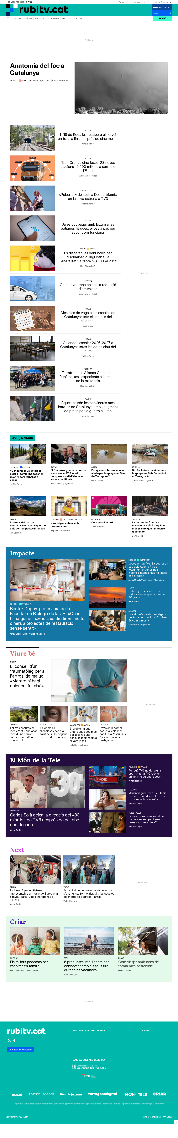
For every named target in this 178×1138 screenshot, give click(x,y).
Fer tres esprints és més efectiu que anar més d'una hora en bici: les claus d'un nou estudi (23, 734)
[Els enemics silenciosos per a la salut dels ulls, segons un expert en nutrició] (54, 714)
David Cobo (137, 536)
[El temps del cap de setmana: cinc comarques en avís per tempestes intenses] (28, 506)
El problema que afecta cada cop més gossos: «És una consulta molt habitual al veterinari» (83, 734)
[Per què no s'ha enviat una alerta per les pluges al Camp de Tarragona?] (109, 454)
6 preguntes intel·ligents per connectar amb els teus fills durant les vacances (86, 966)
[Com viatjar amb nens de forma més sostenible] (143, 941)
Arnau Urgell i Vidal (88, 176)
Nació (88, 130)
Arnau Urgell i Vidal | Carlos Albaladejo (50, 81)
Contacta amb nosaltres (21, 1049)
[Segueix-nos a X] (9, 1041)
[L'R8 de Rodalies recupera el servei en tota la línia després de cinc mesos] (32, 138)
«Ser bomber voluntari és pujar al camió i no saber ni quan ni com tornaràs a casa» (26, 475)
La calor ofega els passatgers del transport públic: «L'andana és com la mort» (147, 617)
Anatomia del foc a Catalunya (37, 69)
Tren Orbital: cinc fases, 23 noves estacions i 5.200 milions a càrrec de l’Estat (88, 166)
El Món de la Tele (88, 190)
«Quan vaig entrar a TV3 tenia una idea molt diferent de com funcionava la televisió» (147, 796)
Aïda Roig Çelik (71, 975)
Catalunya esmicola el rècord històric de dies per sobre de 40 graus (146, 594)
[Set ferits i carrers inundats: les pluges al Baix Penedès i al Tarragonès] (150, 454)
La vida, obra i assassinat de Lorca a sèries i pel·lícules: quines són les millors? (146, 819)
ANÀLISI (86, 725)
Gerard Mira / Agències (139, 625)
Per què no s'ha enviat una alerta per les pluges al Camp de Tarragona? (109, 473)
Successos (53, 18)
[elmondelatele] (135, 1094)
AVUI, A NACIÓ (22, 438)
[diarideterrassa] (71, 1094)
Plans (121, 958)
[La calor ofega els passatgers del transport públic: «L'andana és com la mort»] (107, 620)
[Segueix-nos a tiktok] (14, 1041)
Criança (14, 958)
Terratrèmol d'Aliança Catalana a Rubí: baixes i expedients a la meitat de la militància (88, 377)
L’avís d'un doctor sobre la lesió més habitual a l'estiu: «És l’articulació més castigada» (113, 734)
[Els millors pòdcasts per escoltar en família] (35, 941)
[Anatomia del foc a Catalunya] (121, 88)
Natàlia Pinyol (88, 144)
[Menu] (8, 18)
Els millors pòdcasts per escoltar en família (29, 964)
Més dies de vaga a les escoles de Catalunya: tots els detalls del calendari (88, 317)
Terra (13, 519)
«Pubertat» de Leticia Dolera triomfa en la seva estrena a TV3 (88, 196)
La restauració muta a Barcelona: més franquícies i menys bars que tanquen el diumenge (149, 527)
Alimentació (46, 724)
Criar (88, 309)
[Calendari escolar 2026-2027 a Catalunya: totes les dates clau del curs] (32, 348)
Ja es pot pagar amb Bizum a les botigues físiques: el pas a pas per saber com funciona (88, 228)
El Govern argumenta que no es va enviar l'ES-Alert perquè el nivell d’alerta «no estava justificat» (68, 475)
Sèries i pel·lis (134, 813)
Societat (39, 18)
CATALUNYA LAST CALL (73, 519)
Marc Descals (88, 416)
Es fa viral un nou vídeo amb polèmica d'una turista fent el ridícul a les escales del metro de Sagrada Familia (88, 893)
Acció (94, 467)
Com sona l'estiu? (102, 522)
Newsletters (139, 2)
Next (17, 849)
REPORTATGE (28, 467)
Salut (13, 662)
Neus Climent (97, 480)
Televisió (14, 810)
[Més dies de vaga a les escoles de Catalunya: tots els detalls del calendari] (32, 318)
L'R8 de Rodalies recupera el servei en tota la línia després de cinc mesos (88, 137)
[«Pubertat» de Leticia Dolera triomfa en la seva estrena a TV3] (32, 198)
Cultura (78, 18)
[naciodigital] (17, 1094)
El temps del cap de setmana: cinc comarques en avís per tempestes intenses (28, 525)
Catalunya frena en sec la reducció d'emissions (88, 287)
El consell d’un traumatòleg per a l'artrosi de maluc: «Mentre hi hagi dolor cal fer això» (27, 676)
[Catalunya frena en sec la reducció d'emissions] (32, 288)
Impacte (14, 80)
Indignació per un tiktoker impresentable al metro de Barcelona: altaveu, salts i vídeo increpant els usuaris (34, 895)
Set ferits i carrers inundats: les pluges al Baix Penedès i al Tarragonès (149, 473)
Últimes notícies (23, 18)
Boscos (14, 604)
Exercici (14, 724)
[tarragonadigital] (102, 1094)
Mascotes (75, 725)
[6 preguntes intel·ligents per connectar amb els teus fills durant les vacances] (89, 941)
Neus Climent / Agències (62, 484)
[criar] (159, 1094)
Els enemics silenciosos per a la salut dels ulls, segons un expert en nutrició (53, 732)
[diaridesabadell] (41, 1094)
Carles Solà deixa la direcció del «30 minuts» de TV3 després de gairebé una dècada (45, 819)
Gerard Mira (88, 326)
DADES (93, 248)
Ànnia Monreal (97, 527)
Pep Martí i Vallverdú (60, 530)
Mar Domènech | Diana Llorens (24, 971)
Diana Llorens (124, 971)
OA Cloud (167, 1117)
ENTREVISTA (26, 604)
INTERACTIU (26, 80)
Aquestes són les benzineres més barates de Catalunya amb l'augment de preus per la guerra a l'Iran (88, 407)
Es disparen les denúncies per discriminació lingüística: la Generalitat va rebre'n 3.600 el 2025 (88, 257)
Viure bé (22, 653)
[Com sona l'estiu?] (109, 506)
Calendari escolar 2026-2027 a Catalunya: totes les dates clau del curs (88, 347)
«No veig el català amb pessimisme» (65, 525)
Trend (13, 887)
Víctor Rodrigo (88, 204)
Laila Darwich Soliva (79, 745)
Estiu (66, 958)
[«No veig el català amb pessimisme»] (69, 506)
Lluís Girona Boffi (88, 266)
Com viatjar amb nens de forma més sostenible (138, 964)
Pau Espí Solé (16, 533)
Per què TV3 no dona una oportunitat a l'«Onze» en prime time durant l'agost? (145, 773)
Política (66, 18)
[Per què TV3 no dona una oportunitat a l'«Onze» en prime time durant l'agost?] (107, 776)
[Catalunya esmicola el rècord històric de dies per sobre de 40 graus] (107, 597)
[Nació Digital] (33, 11)
